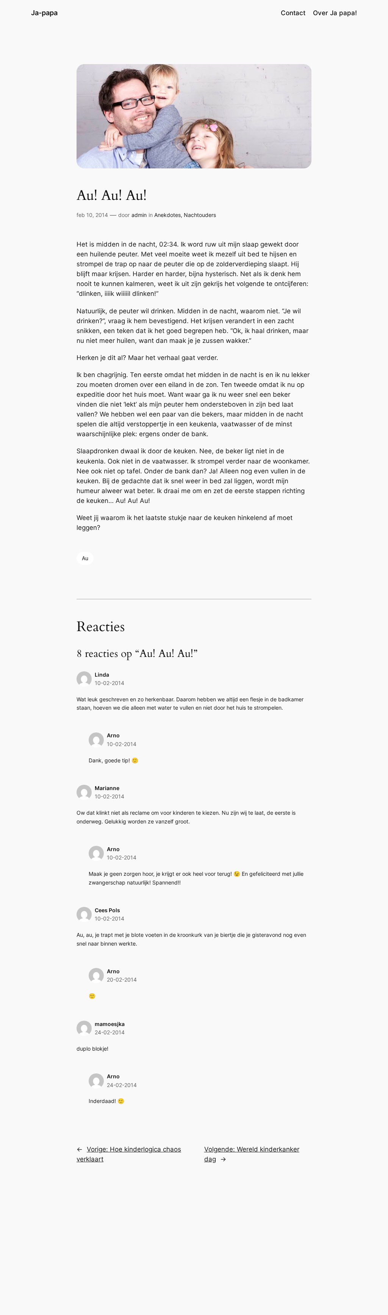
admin (139, 215)
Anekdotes (167, 215)
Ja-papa (44, 13)
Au (85, 558)
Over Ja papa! (335, 13)
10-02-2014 (109, 683)
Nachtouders (200, 215)
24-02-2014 (110, 1032)
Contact (293, 13)
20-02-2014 (122, 979)
